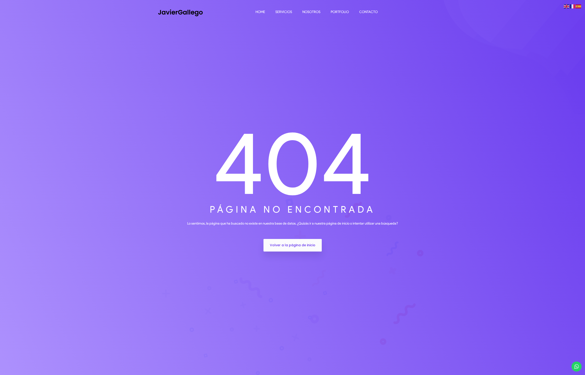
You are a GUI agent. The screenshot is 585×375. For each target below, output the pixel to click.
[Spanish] (579, 6)
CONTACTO (368, 12)
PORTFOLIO (340, 12)
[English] (567, 6)
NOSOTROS (311, 12)
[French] (573, 6)
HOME (260, 12)
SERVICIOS (283, 12)
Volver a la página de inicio (292, 245)
